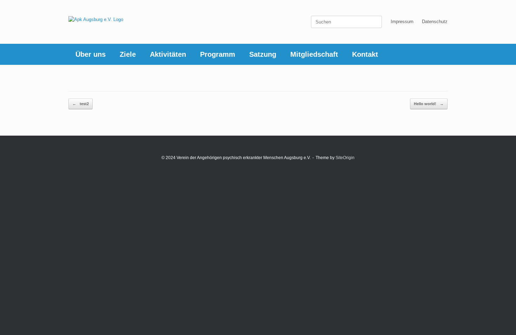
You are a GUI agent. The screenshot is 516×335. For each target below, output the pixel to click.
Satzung (262, 54)
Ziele (128, 54)
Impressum (402, 21)
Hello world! (429, 104)
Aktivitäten (168, 54)
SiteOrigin (345, 158)
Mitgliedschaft (314, 54)
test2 (80, 104)
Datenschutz (435, 21)
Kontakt (365, 54)
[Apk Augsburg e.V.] (95, 19)
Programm (217, 54)
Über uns (90, 54)
